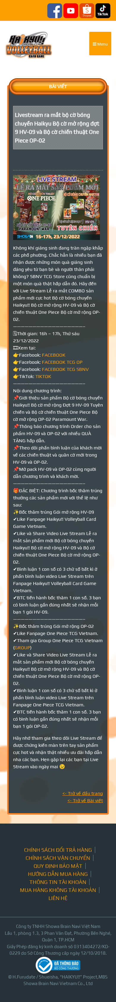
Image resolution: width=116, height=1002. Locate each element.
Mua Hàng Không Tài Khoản (58, 890)
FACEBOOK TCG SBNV (65, 369)
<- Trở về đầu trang (82, 793)
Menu (102, 44)
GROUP (22, 647)
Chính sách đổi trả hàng (58, 850)
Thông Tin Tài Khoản (57, 882)
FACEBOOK (53, 355)
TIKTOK (43, 376)
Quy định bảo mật (58, 866)
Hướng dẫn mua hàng (58, 874)
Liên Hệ (58, 898)
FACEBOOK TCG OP (62, 362)
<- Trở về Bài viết (85, 800)
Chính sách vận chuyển (58, 858)
